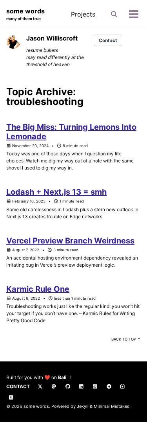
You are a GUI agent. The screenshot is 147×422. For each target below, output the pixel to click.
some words (25, 14)
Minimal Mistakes (111, 406)
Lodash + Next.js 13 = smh (56, 192)
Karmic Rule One (37, 289)
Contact (108, 40)
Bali (62, 377)
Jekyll (83, 406)
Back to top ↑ (126, 339)
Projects (83, 14)
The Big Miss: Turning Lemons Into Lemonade (71, 131)
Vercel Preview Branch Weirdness (70, 240)
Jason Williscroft (52, 38)
